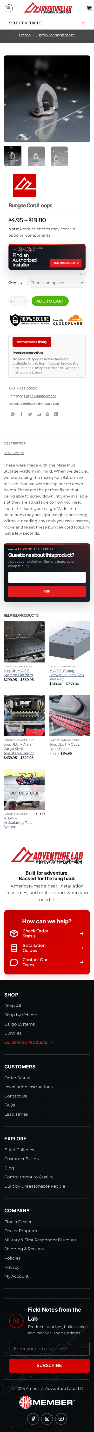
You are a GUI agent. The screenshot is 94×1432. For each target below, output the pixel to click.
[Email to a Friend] (39, 415)
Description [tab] (15, 443)
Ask (47, 591)
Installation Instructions (28, 1086)
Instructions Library (32, 342)
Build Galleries (19, 1149)
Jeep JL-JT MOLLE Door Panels (64, 746)
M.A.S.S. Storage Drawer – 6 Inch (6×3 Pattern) (66, 675)
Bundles (12, 1033)
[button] (9, 8)
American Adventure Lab (39, 403)
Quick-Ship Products (25, 1042)
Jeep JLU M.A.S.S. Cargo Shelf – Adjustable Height (19, 748)
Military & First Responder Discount (40, 1239)
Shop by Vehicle (20, 1014)
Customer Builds (21, 1158)
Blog (9, 1168)
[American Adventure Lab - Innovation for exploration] (48, 8)
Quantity (15, 282)
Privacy (11, 1267)
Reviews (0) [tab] (14, 453)
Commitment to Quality (28, 1177)
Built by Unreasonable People (34, 1186)
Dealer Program (20, 1230)
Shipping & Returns (24, 1248)
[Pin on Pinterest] (48, 415)
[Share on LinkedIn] (56, 415)
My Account (16, 1276)
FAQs (9, 1105)
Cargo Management (55, 35)
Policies (12, 1258)
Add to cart (50, 301)
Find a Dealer (18, 1221)
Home (25, 35)
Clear (81, 274)
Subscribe (49, 1365)
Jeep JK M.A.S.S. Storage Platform (18, 673)
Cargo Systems (19, 1024)
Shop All (12, 1006)
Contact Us (15, 1096)
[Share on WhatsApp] (13, 415)
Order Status (17, 1077)
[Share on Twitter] (30, 415)
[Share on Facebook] (22, 415)
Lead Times (16, 1114)
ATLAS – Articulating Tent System (18, 822)
